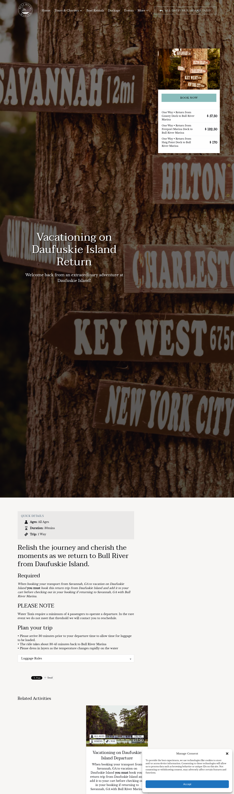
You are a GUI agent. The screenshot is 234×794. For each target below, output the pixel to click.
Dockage (114, 10)
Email (50, 678)
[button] (227, 753)
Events (129, 10)
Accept (187, 784)
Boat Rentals (95, 10)
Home (46, 10)
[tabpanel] (189, 69)
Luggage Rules (31, 658)
